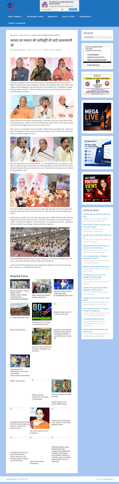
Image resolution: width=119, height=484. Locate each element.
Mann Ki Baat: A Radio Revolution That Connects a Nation (96, 226)
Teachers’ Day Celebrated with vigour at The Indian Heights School (61, 422)
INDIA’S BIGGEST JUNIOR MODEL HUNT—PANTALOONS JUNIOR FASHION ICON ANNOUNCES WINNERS (19, 295)
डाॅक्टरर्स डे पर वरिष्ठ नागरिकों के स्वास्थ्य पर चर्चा (96, 267)
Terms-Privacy (85, 17)
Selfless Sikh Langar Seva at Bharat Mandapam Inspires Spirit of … (95, 289)
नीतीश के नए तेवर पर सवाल (17, 381)
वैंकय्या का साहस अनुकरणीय (17, 330)
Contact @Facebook (16, 23)
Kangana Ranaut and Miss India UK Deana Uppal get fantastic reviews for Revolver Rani (20, 425)
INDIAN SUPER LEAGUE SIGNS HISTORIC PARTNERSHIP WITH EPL (63, 293)
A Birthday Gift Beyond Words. (93, 319)
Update (58, 50)
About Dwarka (14, 17)
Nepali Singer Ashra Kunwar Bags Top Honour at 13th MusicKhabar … (96, 247)
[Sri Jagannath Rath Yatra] (20, 309)
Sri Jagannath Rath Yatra (19, 317)
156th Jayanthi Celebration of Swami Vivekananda (40, 397)
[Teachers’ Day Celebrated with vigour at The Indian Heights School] (61, 413)
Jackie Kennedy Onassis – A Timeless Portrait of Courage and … (96, 310)
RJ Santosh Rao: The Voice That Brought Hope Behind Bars (94, 276)
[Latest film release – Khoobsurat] (39, 448)
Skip (62, 9)
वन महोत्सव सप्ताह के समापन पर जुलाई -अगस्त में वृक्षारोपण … (96, 299)
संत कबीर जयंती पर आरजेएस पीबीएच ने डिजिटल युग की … (97, 236)
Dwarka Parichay (11, 479)
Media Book (52, 17)
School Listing (68, 17)
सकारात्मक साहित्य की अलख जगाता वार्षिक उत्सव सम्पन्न (96, 215)
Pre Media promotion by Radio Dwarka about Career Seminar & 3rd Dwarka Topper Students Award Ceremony (19, 456)
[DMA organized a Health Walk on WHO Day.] (42, 286)
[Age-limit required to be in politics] (39, 418)
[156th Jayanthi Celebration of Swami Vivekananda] (42, 386)
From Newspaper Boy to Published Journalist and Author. (95, 257)
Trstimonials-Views (35, 17)
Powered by (44, 9)
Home (15, 35)
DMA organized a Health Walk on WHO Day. (41, 296)
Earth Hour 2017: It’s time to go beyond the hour (41, 323)
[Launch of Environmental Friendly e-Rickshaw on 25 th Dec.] (42, 336)
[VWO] (49, 9)
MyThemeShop (108, 479)
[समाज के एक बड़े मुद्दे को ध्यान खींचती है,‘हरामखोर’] (61, 385)
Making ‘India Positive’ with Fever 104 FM (62, 313)
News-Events (24, 35)
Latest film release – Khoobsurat (37, 462)
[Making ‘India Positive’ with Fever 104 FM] (63, 306)
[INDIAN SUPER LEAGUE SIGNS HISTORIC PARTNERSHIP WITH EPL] (63, 284)
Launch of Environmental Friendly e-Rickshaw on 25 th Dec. (41, 349)
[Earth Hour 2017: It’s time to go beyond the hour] (42, 311)
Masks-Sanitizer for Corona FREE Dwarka (59, 403)
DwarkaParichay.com (19, 50)
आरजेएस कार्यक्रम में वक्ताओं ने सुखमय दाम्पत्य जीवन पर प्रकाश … (95, 331)
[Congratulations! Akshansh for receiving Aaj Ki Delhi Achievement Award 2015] (20, 361)
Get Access (73, 9)
